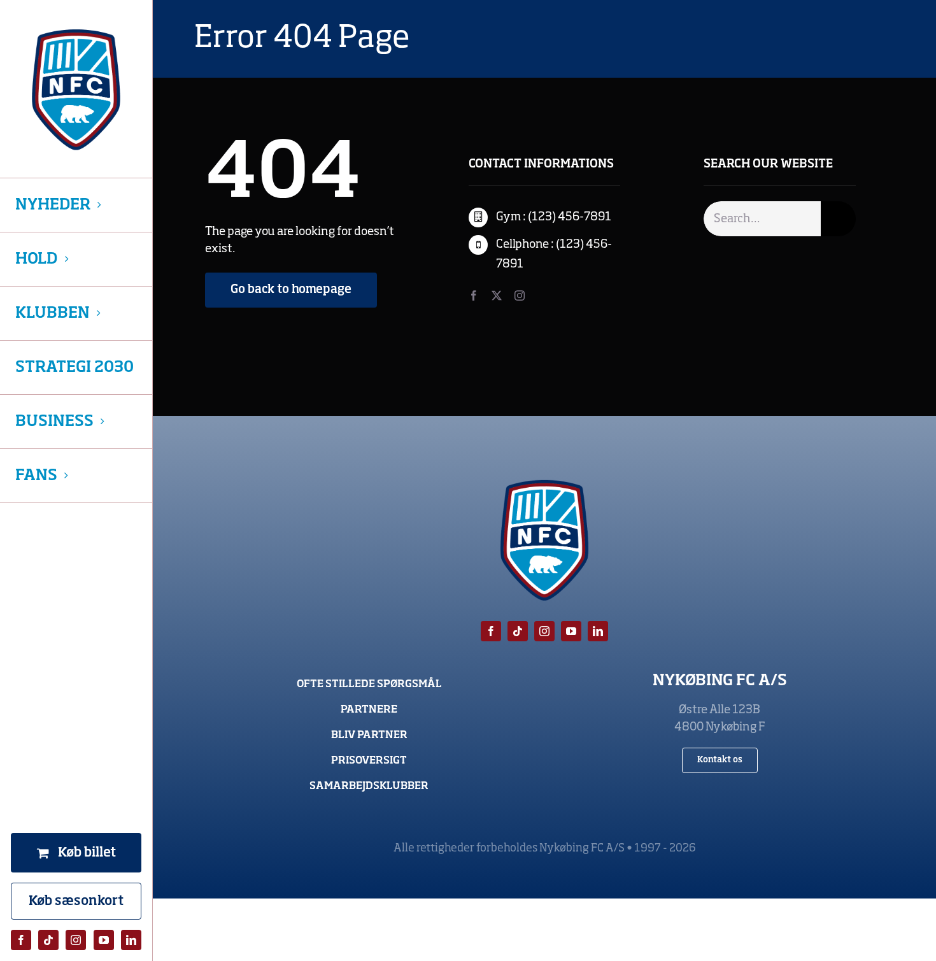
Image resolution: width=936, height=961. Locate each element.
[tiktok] (48, 940)
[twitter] (497, 295)
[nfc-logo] (76, 90)
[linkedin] (131, 940)
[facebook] (21, 940)
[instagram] (76, 940)
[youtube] (104, 940)
